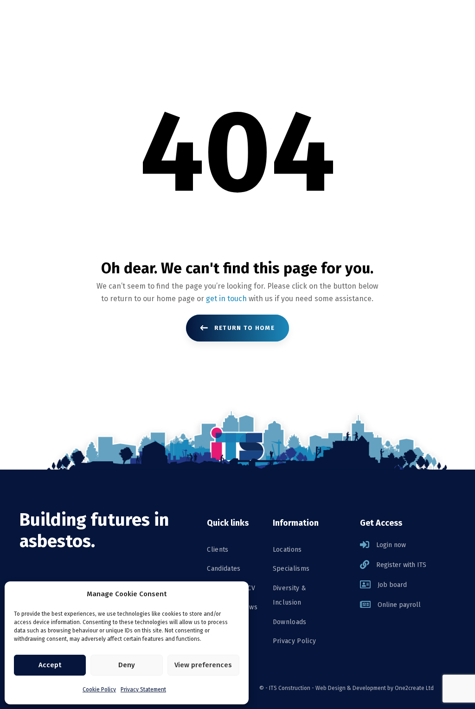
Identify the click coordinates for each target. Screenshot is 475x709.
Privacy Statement (143, 689)
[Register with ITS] (408, 565)
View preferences (203, 665)
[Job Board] (408, 585)
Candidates (224, 569)
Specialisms (291, 569)
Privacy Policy (294, 641)
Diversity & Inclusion (290, 595)
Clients (217, 550)
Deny (126, 665)
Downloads (290, 622)
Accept (50, 665)
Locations (287, 550)
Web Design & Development (350, 688)
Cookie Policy (99, 689)
